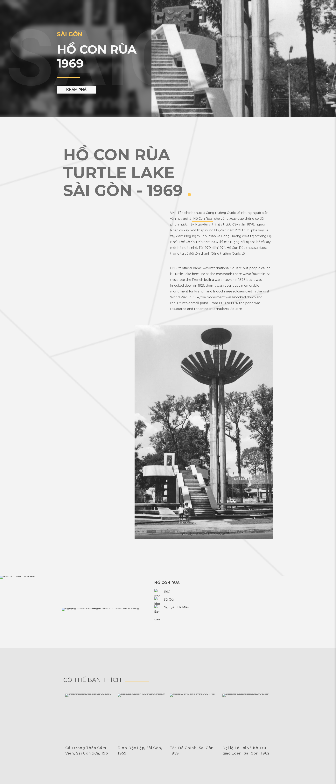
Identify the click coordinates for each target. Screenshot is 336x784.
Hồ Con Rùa (202, 218)
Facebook (327, 88)
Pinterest (327, 70)
